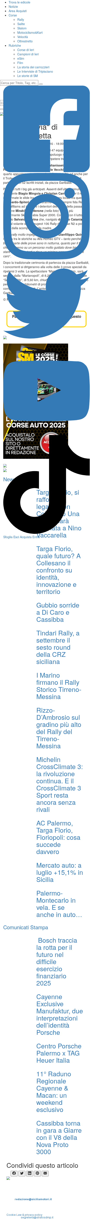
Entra (36, 537)
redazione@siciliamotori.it (33, 1199)
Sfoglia (8, 537)
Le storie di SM (27, 76)
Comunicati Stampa (25, 927)
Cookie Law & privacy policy (24, 1214)
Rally (20, 19)
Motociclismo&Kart (30, 32)
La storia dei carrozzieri (33, 67)
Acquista (26, 537)
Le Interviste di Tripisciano (35, 71)
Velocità (22, 37)
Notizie (13, 6)
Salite (21, 24)
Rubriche (15, 45)
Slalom (22, 28)
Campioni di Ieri (28, 54)
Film (20, 63)
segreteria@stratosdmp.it (37, 1217)
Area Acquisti (18, 11)
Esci (16, 537)
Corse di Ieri (25, 50)
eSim (20, 58)
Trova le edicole (19, 2)
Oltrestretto (25, 41)
